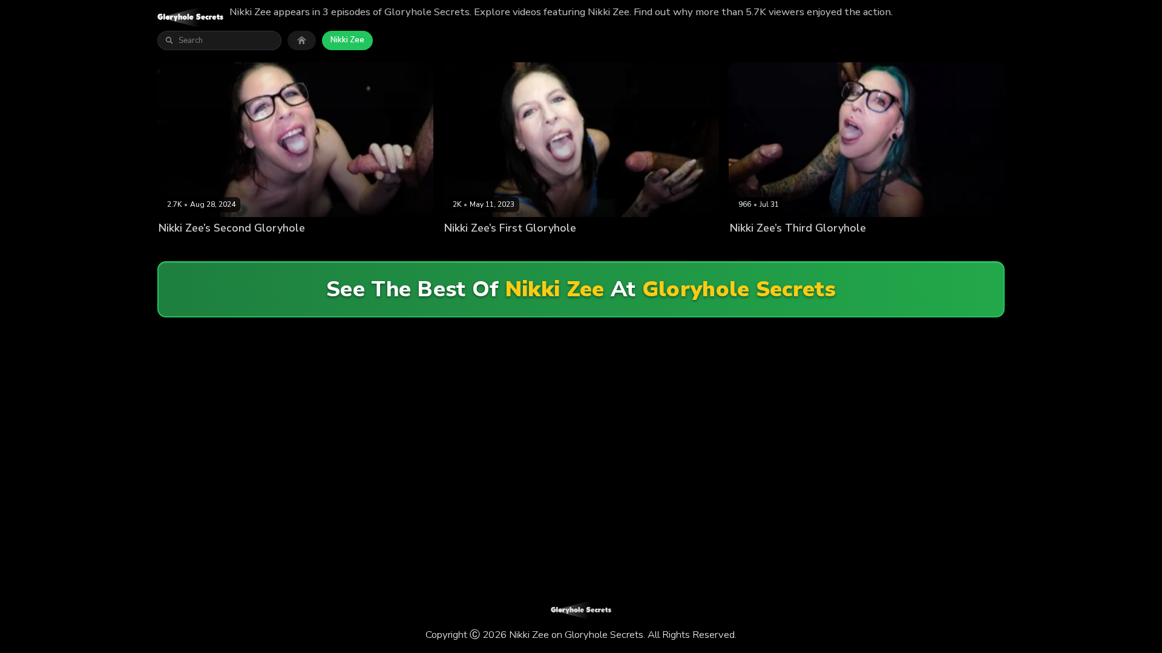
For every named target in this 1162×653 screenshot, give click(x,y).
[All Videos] (301, 40)
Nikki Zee (347, 39)
